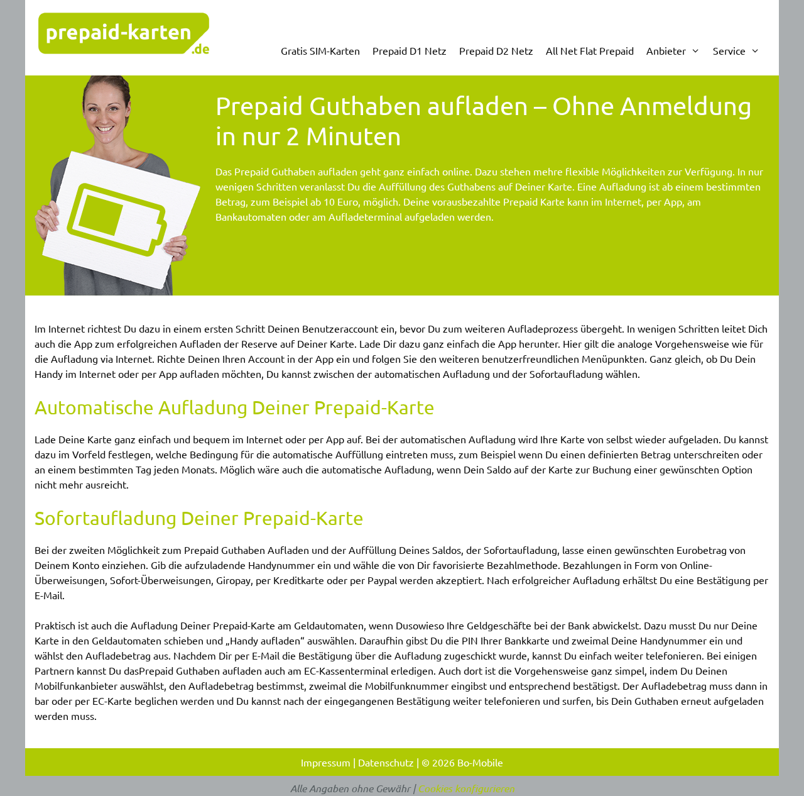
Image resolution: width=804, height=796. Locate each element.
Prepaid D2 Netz (496, 50)
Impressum (325, 762)
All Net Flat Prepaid (590, 50)
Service (729, 50)
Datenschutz (386, 762)
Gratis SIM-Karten (320, 50)
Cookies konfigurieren (466, 788)
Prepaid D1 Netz (409, 50)
